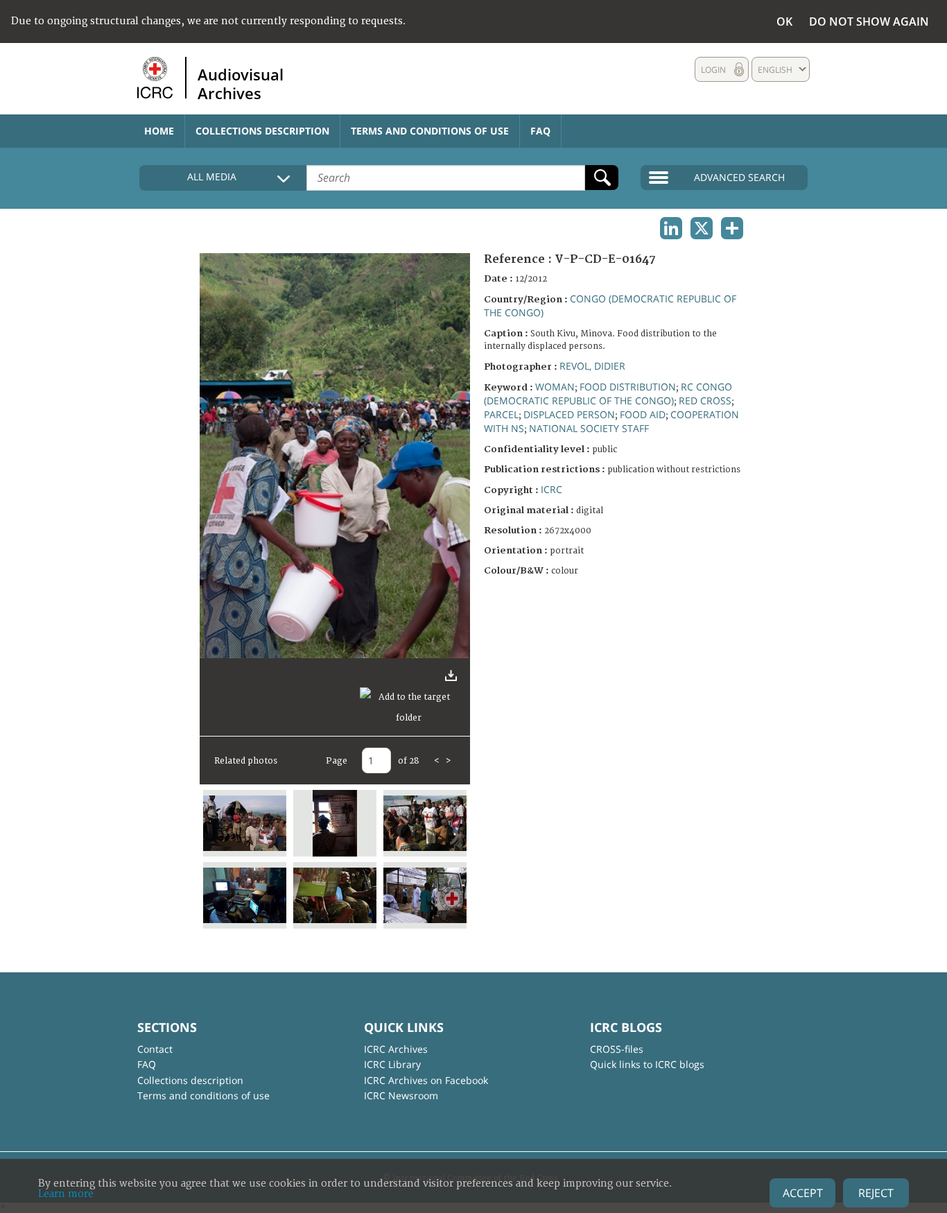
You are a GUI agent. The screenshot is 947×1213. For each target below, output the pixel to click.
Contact (155, 1049)
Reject (876, 1193)
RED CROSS (705, 400)
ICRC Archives (396, 1049)
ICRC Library (392, 1064)
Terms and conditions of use (430, 130)
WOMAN (555, 386)
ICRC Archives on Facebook (426, 1080)
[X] (701, 228)
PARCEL (501, 414)
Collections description (262, 130)
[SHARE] (732, 228)
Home (159, 130)
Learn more (66, 1194)
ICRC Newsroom (401, 1095)
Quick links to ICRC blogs (647, 1064)
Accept (803, 1193)
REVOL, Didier (592, 365)
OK (784, 21)
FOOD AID (643, 414)
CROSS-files (616, 1049)
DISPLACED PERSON (569, 414)
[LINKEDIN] (671, 228)
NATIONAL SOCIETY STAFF (589, 428)
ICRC (551, 489)
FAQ (540, 130)
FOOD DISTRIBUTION (628, 386)
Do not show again (869, 21)
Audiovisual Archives (241, 83)
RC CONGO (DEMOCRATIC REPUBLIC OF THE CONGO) (608, 393)
